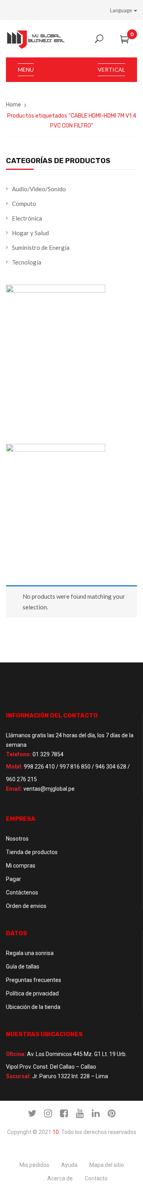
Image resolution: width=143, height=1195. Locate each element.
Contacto (96, 1178)
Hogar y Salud (30, 232)
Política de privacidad (32, 993)
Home (13, 104)
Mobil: (14, 766)
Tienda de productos (32, 852)
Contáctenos (22, 892)
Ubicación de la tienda (33, 1007)
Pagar (13, 879)
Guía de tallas (22, 966)
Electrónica (27, 218)
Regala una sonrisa (30, 953)
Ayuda (69, 1165)
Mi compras (20, 865)
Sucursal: (18, 1076)
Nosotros (17, 838)
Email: (14, 789)
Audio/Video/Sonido (39, 188)
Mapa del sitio (106, 1165)
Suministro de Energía (41, 247)
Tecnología (26, 262)
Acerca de (60, 1178)
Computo (24, 203)
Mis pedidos (34, 1165)
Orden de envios (26, 906)
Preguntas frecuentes (33, 980)
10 (55, 1132)
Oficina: (16, 1054)
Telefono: (18, 754)
